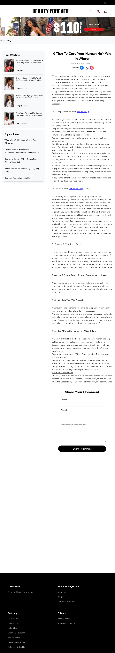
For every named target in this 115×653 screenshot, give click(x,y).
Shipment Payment (16, 633)
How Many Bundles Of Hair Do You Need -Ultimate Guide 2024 (21, 160)
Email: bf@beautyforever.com (21, 592)
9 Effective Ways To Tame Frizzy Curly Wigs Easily (22, 169)
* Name (63, 399)
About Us (62, 592)
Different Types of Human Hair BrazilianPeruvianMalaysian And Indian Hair (22, 150)
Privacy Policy (64, 618)
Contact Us (13, 623)
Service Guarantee (16, 642)
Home (2, 40)
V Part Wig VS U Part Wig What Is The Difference (20, 141)
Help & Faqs (13, 628)
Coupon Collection (66, 601)
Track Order (13, 618)
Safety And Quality (16, 647)
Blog (60, 597)
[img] (51, 11)
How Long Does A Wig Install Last (17, 178)
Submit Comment (82, 448)
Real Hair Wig (83, 111)
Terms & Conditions (66, 623)
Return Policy (14, 637)
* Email (64, 410)
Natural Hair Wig (76, 188)
